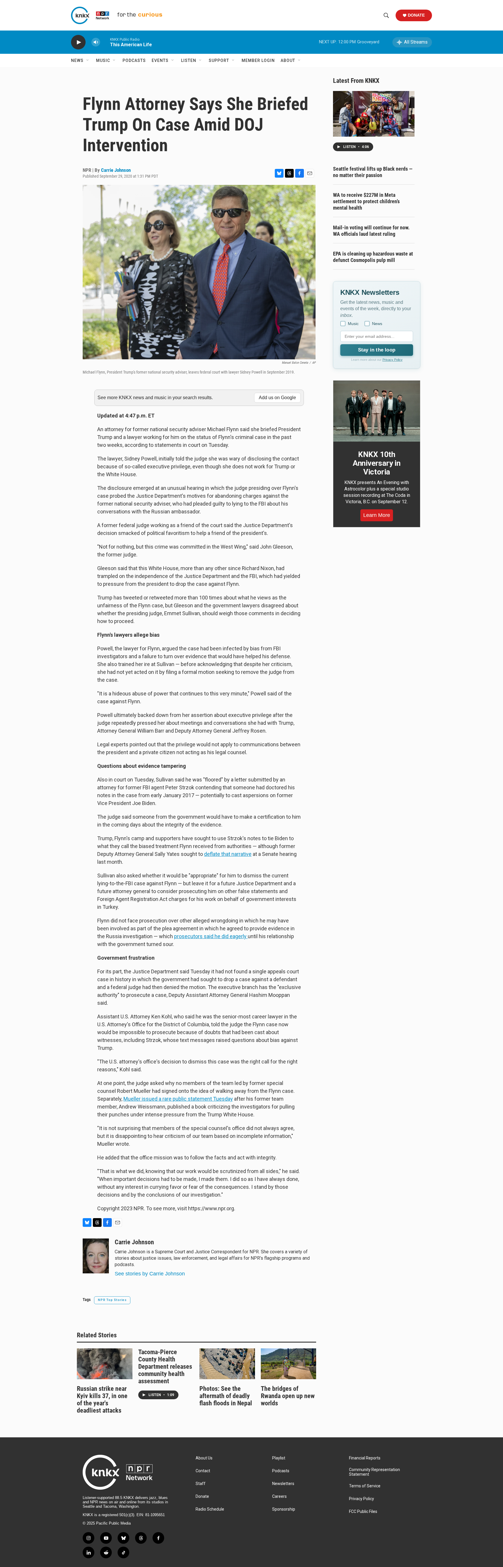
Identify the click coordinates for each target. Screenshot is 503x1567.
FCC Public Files (363, 1511)
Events (160, 60)
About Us (204, 1458)
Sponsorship (283, 1509)
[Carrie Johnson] (96, 1255)
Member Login (258, 60)
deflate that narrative (228, 854)
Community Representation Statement (374, 1472)
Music (103, 60)
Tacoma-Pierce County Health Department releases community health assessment (165, 1366)
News (77, 60)
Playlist (278, 1458)
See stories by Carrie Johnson (150, 1274)
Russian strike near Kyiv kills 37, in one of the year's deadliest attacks (102, 1399)
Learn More (376, 515)
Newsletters (283, 1484)
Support (219, 60)
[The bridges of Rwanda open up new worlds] (288, 1363)
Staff (201, 1484)
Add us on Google (277, 397)
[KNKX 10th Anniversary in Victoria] (376, 411)
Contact (203, 1471)
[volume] (96, 42)
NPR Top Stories (112, 1300)
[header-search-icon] (386, 15)
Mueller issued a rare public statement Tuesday (178, 1099)
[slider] (105, 42)
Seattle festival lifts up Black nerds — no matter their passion (372, 172)
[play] (78, 42)
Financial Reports (364, 1458)
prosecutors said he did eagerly (211, 936)
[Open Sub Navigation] (88, 60)
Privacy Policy (392, 359)
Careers (279, 1496)
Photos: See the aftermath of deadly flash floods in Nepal (225, 1396)
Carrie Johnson (116, 170)
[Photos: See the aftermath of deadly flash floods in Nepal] (227, 1363)
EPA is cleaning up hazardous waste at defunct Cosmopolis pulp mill (373, 257)
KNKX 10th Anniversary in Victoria (377, 463)
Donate (416, 15)
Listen (188, 60)
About (288, 60)
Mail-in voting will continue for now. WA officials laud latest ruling (371, 230)
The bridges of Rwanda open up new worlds (288, 1396)
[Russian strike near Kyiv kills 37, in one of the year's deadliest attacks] (104, 1363)
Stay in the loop (376, 350)
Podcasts (134, 60)
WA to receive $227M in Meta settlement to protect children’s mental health (366, 201)
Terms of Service (364, 1486)
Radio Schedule (210, 1509)
